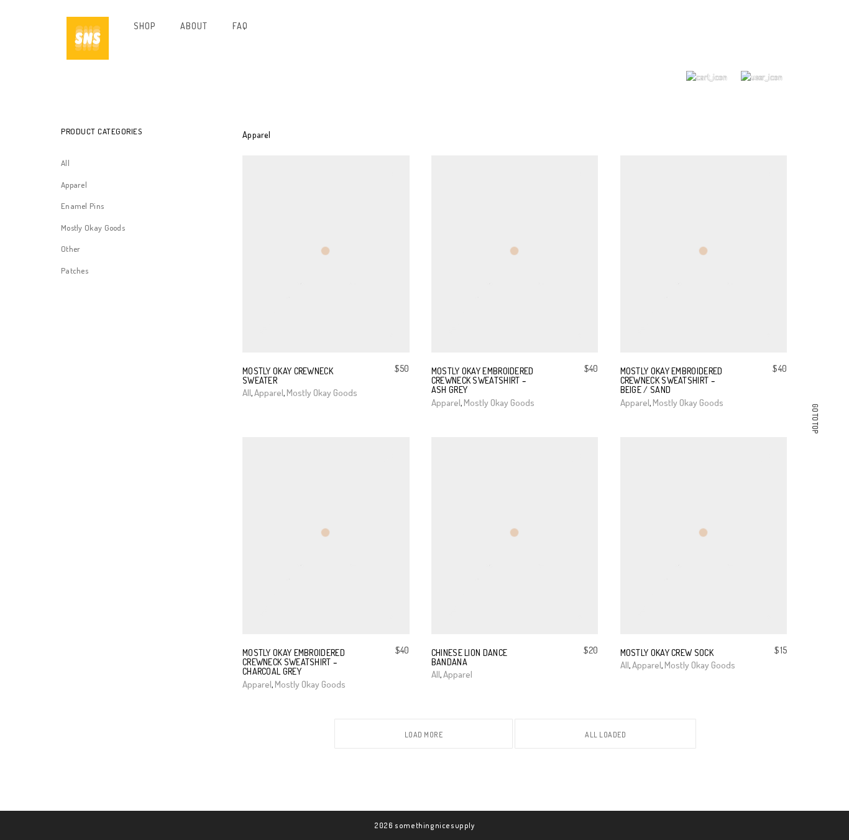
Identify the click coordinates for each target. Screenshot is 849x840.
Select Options (274, 392)
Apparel (74, 185)
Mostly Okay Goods (93, 228)
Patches (74, 270)
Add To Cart (642, 665)
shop (144, 26)
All (65, 163)
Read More (455, 673)
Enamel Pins (82, 206)
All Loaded (605, 734)
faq (239, 26)
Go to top (815, 419)
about (193, 26)
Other (71, 249)
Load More (424, 734)
